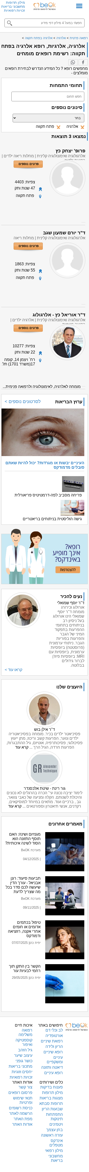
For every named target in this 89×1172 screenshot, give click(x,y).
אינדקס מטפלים (56, 1143)
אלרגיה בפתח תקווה (38, 38)
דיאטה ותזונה (52, 1067)
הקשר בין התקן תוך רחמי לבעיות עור (25, 968)
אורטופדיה (54, 1036)
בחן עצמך (54, 1130)
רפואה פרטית (79, 38)
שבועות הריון (52, 1109)
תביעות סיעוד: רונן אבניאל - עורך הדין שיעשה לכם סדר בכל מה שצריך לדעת (23, 885)
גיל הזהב (25, 1050)
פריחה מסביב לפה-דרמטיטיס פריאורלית (48, 495)
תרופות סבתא (51, 1103)
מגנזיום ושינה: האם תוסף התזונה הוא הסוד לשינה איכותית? (23, 838)
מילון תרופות (15, 2)
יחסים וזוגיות (22, 1072)
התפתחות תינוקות (54, 1116)
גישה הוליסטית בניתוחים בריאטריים (52, 519)
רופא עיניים (53, 1073)
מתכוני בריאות (20, 1066)
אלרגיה (61, 38)
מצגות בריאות (51, 1098)
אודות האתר (22, 1124)
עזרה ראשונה (52, 1135)
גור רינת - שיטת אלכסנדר (45, 788)
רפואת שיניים (52, 1041)
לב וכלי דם (54, 1030)
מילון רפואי (54, 1150)
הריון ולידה (54, 1046)
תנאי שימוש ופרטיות (22, 1100)
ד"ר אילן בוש (44, 729)
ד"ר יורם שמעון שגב (64, 232)
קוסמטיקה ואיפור (24, 1042)
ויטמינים (56, 1124)
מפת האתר (23, 1119)
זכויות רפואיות (14, 10)
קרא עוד (21, 747)
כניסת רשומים (20, 1108)
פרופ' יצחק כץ (70, 150)
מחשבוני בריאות (13, 6)
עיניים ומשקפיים (55, 1059)
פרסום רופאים (20, 1092)
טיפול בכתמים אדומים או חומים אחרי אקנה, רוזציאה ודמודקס (24, 929)
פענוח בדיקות (51, 1087)
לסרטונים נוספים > (23, 401)
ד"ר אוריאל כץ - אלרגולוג (59, 314)
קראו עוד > (13, 670)
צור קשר (25, 1087)
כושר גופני (24, 1061)
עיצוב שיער (23, 1055)
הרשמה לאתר (20, 1113)
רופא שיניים (53, 1052)
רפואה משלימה (25, 1032)
